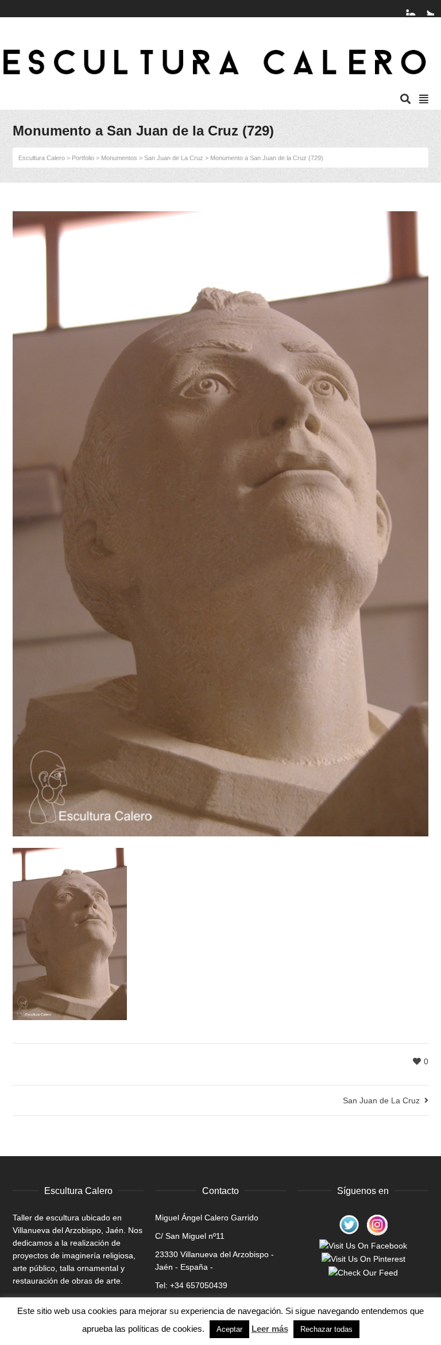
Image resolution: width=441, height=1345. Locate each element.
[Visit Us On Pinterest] (363, 1258)
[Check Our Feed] (363, 1271)
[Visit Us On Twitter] (349, 1223)
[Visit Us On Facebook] (363, 1245)
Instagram (416, 8)
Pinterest (405, 8)
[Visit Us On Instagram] (377, 1223)
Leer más (270, 1329)
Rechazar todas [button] (326, 1329)
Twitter (427, 8)
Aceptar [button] (229, 1329)
